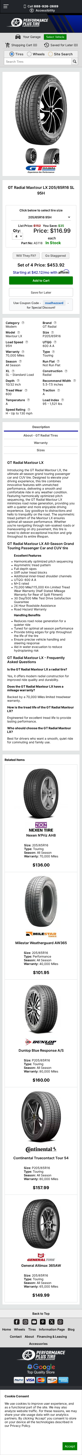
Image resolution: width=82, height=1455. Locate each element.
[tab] (41, 427)
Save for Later (41, 292)
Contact (16, 1336)
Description (41, 427)
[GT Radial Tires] (41, 173)
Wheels (19, 1329)
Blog (71, 1329)
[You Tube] (33, 1321)
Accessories (38, 1343)
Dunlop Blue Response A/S (41, 1050)
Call (43, 6)
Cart (24, 45)
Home (6, 1329)
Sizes (41, 450)
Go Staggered (55, 255)
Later (64, 45)
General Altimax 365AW (41, 1265)
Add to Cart (41, 280)
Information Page (52, 1329)
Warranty (41, 443)
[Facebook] (15, 1321)
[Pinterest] (42, 1321)
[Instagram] (24, 1321)
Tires (32, 1329)
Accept (70, 1446)
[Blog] (59, 1321)
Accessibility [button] (45, 10)
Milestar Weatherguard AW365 (41, 943)
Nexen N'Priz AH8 (41, 835)
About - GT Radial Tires (40, 435)
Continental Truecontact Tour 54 (41, 1158)
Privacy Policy (15, 1431)
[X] (50, 1321)
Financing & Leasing (52, 1336)
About (29, 1336)
